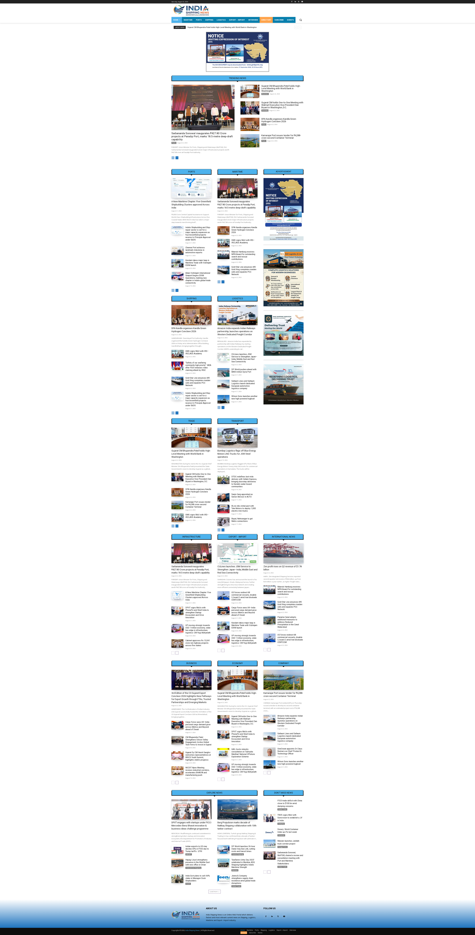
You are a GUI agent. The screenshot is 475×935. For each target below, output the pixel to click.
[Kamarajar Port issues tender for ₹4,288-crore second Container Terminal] (249, 140)
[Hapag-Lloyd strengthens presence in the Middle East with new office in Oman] (177, 863)
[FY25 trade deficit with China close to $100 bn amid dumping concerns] (269, 803)
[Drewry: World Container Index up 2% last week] (269, 832)
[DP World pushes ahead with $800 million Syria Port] (223, 372)
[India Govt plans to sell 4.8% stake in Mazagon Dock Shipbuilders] (177, 879)
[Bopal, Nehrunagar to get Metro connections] (223, 521)
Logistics (237, 298)
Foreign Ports (282, 847)
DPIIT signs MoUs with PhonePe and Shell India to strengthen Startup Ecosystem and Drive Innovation (197, 612)
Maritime (237, 172)
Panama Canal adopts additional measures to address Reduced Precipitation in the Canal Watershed (288, 622)
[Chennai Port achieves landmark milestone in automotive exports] (177, 250)
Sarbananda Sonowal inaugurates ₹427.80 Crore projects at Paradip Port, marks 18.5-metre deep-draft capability (202, 136)
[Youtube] (302, 1)
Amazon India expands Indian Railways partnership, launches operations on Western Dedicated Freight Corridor (236, 331)
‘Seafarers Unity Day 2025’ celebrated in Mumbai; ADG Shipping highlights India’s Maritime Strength (243, 863)
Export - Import (237, 537)
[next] (299, 27)
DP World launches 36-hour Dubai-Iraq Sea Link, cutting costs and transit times (243, 848)
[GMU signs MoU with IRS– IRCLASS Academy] (223, 243)
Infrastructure (191, 537)
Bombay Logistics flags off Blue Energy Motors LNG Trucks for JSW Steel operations (236, 453)
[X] (298, 1)
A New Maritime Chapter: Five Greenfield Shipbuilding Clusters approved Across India (191, 204)
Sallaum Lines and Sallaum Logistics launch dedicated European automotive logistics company (243, 385)
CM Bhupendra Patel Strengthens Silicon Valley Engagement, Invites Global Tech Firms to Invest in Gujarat (198, 741)
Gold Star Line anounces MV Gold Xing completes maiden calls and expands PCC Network (243, 271)
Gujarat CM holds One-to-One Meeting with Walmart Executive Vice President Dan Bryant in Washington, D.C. (231, 27)
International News (283, 537)
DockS (188, 884)
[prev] (295, 27)
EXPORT (188, 854)
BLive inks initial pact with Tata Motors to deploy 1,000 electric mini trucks (243, 508)
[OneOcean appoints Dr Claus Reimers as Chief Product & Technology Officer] (269, 752)
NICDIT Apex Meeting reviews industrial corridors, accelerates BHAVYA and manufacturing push (197, 771)
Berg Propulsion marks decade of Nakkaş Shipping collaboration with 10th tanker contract (236, 825)
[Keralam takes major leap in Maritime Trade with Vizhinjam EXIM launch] (177, 263)
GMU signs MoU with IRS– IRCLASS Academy (242, 241)
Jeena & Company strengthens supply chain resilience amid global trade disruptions (243, 879)
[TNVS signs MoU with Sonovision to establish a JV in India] (269, 818)
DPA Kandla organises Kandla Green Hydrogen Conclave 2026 (278, 120)
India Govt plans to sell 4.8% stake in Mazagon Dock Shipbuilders (197, 878)
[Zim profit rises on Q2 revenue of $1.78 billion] (283, 553)
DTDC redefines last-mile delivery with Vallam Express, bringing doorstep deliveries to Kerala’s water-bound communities (244, 481)
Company (283, 663)
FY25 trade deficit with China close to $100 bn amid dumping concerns (289, 803)
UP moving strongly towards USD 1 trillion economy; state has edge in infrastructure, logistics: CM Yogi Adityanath (198, 629)
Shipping (192, 298)
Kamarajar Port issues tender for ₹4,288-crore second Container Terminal (281, 136)
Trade (191, 421)
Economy (265, 110)
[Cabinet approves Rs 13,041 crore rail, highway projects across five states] (177, 643)
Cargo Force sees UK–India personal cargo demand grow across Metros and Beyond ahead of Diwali (244, 611)
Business (265, 94)
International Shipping (225, 818)
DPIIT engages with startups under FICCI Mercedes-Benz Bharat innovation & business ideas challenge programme (191, 825)
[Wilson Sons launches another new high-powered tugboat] (223, 399)
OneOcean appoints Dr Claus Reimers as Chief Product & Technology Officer (289, 751)
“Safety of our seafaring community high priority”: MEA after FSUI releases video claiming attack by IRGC (198, 366)
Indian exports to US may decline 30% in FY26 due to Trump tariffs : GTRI (197, 848)
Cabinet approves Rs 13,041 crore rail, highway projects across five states (197, 643)
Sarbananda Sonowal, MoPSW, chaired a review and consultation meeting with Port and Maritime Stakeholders (290, 858)
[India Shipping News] (191, 10)
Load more (214, 892)
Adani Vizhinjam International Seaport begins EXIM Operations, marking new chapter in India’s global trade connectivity (198, 278)
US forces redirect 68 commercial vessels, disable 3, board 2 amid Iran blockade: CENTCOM (244, 596)
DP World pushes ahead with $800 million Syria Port (243, 370)
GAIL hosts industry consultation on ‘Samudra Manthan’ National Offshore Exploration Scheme (243, 753)
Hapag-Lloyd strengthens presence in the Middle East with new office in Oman (197, 862)
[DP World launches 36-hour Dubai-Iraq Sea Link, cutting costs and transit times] (223, 849)
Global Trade (236, 886)
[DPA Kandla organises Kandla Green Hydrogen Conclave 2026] (249, 124)
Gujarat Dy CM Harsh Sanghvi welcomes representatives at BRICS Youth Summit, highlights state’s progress (198, 756)
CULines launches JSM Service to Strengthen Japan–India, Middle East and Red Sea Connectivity (244, 358)
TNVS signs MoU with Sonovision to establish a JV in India (289, 818)
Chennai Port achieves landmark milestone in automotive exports (195, 250)
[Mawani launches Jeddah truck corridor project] (269, 844)
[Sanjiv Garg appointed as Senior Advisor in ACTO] (223, 497)
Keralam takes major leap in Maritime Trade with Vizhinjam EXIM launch (198, 262)
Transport (237, 421)
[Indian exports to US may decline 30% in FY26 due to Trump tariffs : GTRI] (177, 849)
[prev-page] (173, 157)
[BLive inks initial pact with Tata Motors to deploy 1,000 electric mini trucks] (223, 509)
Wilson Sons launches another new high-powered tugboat (244, 397)
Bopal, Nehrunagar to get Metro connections (242, 519)
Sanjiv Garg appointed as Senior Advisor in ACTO (242, 495)
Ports (174, 143)
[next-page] (176, 157)
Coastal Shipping (237, 854)
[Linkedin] (295, 1)
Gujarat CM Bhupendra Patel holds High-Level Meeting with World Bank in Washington (281, 88)
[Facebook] (291, 1)
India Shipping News (192, 930)
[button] (301, 20)
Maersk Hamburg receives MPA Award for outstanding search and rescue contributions (243, 255)
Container (281, 835)
